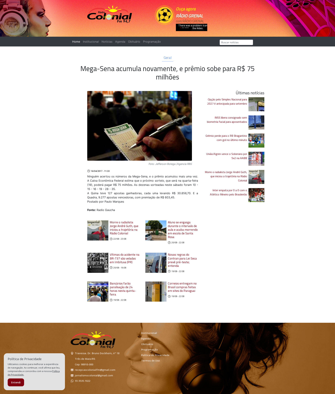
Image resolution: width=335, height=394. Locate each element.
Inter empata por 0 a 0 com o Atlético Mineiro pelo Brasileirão (228, 192)
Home (76, 41)
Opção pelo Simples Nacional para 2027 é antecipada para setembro (227, 101)
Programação (152, 41)
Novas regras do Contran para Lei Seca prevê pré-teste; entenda (182, 260)
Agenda (120, 41)
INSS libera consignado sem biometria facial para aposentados (227, 119)
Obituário (134, 41)
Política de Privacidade (155, 355)
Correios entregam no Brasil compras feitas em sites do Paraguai (182, 287)
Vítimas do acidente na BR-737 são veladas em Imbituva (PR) (124, 258)
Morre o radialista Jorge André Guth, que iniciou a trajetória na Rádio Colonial (124, 228)
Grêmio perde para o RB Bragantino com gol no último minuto (226, 138)
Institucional (91, 41)
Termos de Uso (150, 360)
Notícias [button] (107, 41)
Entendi (16, 382)
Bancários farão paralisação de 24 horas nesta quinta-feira (123, 289)
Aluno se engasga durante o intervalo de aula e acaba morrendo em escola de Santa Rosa (183, 229)
